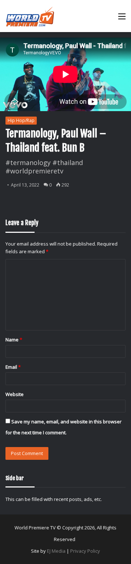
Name (13, 339)
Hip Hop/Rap (21, 120)
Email (13, 367)
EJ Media (56, 551)
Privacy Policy (85, 551)
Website (14, 394)
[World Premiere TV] (30, 16)
